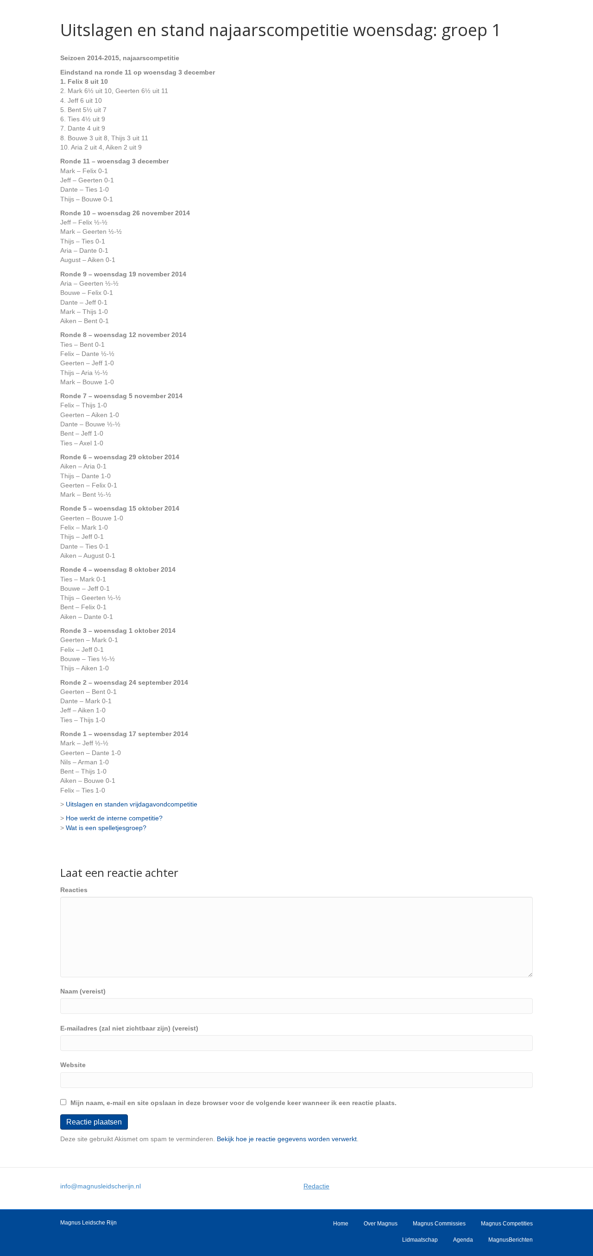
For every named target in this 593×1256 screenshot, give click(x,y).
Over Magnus (380, 1223)
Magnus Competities (507, 1223)
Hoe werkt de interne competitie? (114, 818)
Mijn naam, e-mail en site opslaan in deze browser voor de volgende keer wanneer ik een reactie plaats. (233, 1102)
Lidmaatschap (420, 1240)
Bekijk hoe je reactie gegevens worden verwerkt (287, 1139)
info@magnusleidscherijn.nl (100, 1186)
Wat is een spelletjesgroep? (106, 827)
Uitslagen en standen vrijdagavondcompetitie (131, 804)
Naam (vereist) (83, 991)
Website (73, 1065)
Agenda (463, 1240)
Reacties (74, 890)
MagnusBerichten (510, 1240)
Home (340, 1223)
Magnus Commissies (439, 1223)
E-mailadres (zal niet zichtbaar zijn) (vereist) (129, 1028)
